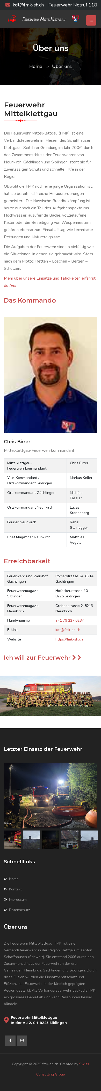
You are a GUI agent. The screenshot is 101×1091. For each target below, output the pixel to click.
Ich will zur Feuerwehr (38, 657)
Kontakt (15, 889)
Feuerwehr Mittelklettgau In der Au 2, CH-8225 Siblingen (39, 1020)
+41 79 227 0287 (69, 620)
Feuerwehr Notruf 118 (72, 5)
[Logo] (50, 18)
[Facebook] (10, 1040)
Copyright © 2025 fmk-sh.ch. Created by (45, 1064)
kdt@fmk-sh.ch (28, 5)
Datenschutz (19, 909)
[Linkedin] (22, 1040)
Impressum (18, 899)
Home (35, 66)
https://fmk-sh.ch (69, 639)
